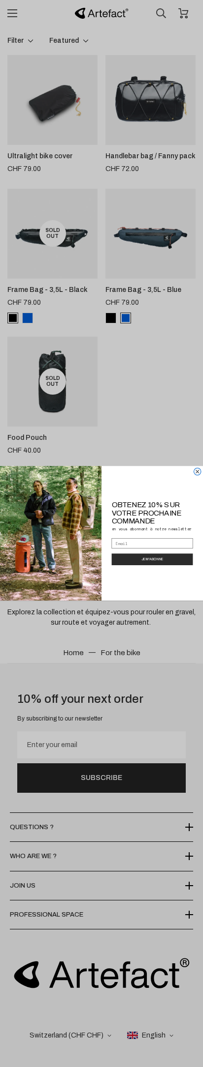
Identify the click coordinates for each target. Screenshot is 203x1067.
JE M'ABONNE (152, 559)
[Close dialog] (197, 471)
